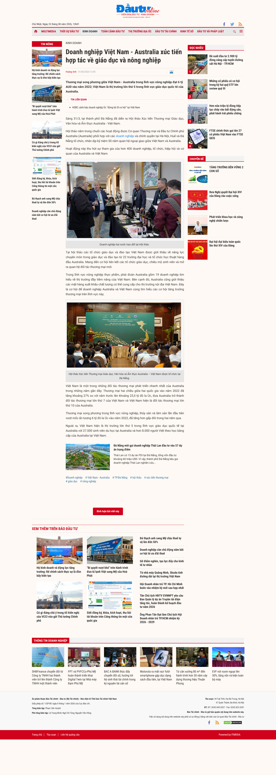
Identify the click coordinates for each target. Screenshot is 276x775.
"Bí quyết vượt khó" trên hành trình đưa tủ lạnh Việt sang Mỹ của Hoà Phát (46, 110)
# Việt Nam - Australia (97, 477)
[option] (48, 666)
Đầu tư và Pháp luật (210, 31)
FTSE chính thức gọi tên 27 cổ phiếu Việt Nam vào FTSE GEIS (226, 134)
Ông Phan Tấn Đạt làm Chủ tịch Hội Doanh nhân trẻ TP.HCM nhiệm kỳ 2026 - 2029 (161, 618)
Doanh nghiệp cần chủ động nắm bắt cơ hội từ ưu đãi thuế (46, 215)
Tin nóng (47, 44)
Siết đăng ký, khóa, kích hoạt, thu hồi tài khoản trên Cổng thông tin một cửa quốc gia (109, 616)
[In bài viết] (171, 72)
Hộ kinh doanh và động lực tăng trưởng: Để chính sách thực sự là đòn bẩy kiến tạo (46, 74)
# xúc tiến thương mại (156, 477)
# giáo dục (71, 481)
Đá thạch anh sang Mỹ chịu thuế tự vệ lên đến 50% (160, 540)
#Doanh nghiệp (74, 477)
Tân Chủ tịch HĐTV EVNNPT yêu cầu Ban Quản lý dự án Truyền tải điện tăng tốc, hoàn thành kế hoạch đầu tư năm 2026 (161, 601)
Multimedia (48, 31)
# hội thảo (135, 477)
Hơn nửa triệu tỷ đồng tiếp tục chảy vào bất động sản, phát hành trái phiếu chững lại (225, 109)
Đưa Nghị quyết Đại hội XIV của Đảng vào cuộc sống (225, 194)
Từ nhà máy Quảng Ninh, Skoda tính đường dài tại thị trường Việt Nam (161, 574)
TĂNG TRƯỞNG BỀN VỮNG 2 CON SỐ (226, 169)
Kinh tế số (187, 31)
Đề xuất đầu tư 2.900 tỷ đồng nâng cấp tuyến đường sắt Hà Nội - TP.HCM (226, 59)
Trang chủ (37, 734)
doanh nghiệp (125, 136)
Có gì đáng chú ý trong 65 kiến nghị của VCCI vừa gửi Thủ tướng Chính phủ (46, 146)
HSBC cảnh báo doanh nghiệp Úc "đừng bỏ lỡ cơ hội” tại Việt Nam (106, 107)
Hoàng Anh (71, 72)
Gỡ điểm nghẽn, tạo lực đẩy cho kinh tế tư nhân (162, 563)
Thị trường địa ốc (140, 31)
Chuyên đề (197, 159)
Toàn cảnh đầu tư (113, 31)
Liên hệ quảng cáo (70, 734)
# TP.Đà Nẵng (119, 477)
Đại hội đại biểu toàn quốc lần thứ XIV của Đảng (225, 243)
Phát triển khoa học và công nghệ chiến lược (226, 218)
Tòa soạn (51, 734)
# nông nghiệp (88, 481)
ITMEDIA (235, 734)
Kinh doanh (90, 31)
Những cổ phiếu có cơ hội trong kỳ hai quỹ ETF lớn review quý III (224, 84)
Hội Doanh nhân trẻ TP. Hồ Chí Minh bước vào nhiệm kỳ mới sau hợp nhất (162, 586)
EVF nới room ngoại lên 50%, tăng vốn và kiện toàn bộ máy (228, 675)
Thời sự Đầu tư (69, 31)
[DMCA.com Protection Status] (232, 722)
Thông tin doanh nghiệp (50, 640)
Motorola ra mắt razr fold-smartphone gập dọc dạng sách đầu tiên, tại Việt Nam (156, 675)
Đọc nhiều (196, 48)
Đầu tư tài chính (166, 31)
